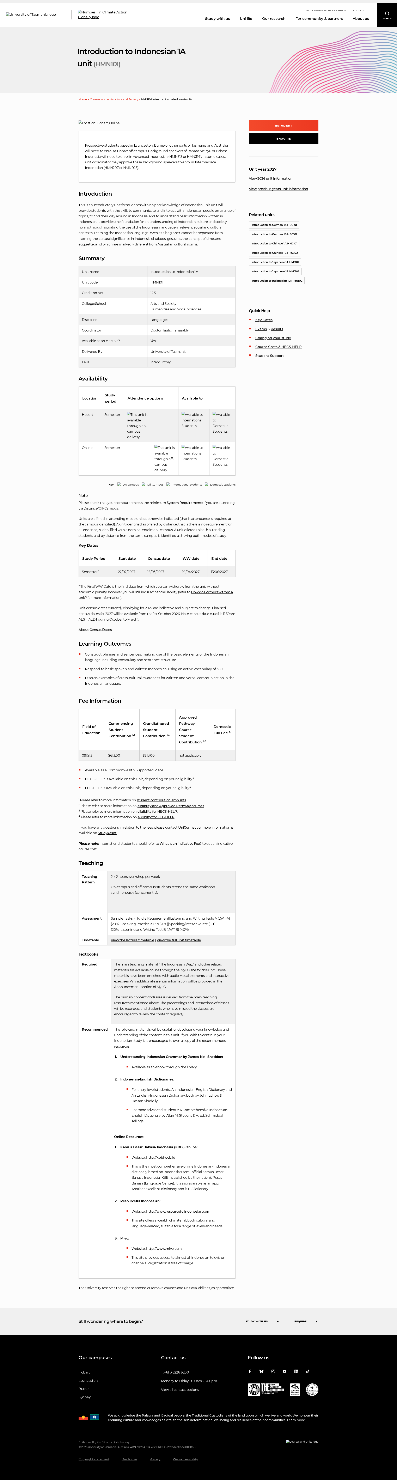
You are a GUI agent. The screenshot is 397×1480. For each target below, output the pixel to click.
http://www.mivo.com (164, 1249)
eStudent (283, 125)
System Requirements (185, 503)
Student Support (269, 356)
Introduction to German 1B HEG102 (274, 234)
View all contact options (180, 1390)
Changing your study (273, 338)
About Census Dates (95, 630)
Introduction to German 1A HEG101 (274, 224)
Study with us (217, 19)
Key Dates (264, 320)
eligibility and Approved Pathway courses (171, 806)
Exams (261, 329)
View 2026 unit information (270, 179)
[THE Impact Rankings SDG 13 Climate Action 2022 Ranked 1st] (266, 1390)
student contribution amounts (161, 800)
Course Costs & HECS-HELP (278, 347)
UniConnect (188, 827)
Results (277, 329)
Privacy (155, 1459)
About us (361, 19)
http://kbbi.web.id (160, 1157)
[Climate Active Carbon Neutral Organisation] (295, 1390)
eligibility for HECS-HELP (157, 812)
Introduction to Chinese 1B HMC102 (274, 252)
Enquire (283, 138)
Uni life (246, 19)
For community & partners (319, 19)
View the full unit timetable (179, 940)
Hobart (84, 1372)
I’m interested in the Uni (324, 10)
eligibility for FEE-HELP (156, 817)
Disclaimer (129, 1459)
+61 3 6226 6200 (176, 1372)
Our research (273, 19)
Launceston (88, 1381)
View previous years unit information (278, 189)
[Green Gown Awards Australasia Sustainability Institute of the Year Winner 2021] (312, 1390)
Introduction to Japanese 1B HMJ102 (275, 271)
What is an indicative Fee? (180, 844)
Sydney (85, 1397)
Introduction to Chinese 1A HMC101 (274, 243)
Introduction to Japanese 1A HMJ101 (275, 262)
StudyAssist (107, 833)
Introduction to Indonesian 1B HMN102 (276, 280)
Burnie (84, 1389)
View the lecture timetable (132, 940)
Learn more (296, 1420)
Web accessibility (185, 1459)
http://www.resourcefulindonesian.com (178, 1211)
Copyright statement (94, 1459)
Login (357, 10)
